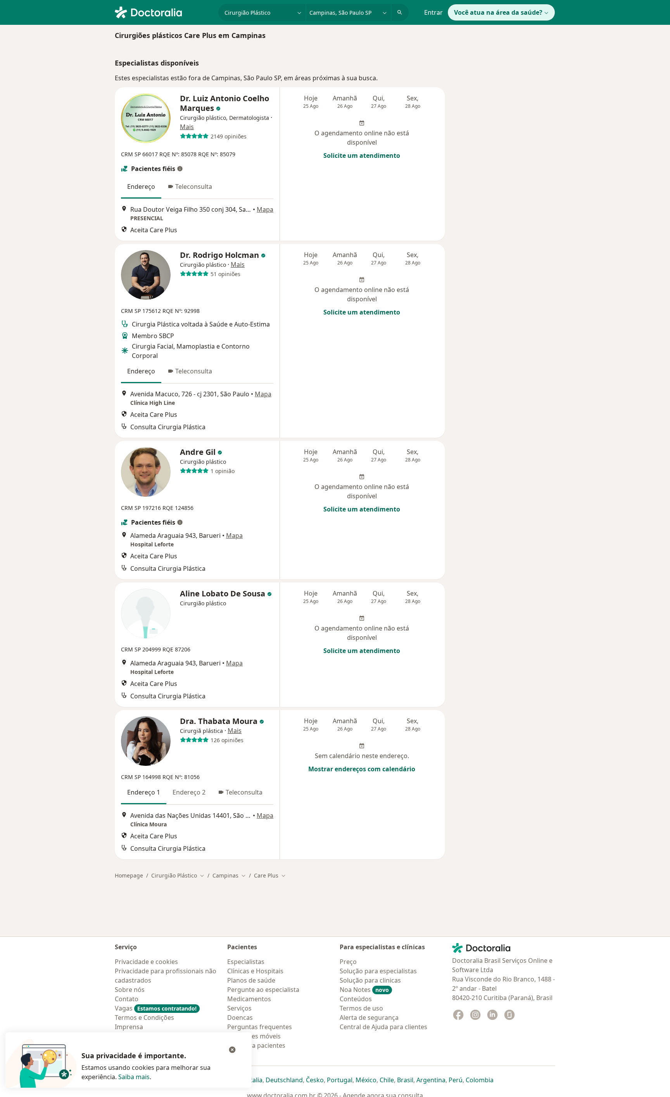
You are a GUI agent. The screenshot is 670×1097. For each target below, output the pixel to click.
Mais (187, 127)
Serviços (239, 1008)
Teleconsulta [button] (193, 186)
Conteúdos (356, 999)
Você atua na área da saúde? (498, 12)
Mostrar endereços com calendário (361, 769)
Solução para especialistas (378, 971)
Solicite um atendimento (361, 155)
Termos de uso (361, 1008)
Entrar (433, 12)
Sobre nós (130, 989)
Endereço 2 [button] (189, 792)
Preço (348, 961)
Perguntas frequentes (259, 1027)
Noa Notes (364, 989)
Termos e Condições (144, 1017)
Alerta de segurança (369, 1017)
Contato (126, 999)
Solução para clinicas (370, 980)
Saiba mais (134, 1077)
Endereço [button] (141, 186)
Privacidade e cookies (146, 961)
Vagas (156, 1008)
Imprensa (129, 1027)
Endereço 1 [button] (143, 792)
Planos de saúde (251, 980)
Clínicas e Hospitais (255, 971)
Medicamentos (249, 999)
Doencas (240, 1017)
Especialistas (245, 961)
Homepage (129, 875)
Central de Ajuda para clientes (383, 1027)
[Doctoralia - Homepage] (163, 11)
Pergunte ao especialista (263, 989)
